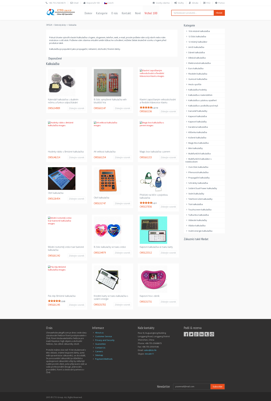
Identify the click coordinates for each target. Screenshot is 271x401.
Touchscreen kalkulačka (199, 209)
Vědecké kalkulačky (197, 220)
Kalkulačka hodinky (197, 89)
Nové (138, 13)
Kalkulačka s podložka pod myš (203, 105)
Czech (110, 2)
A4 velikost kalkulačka (104, 151)
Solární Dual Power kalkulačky (202, 188)
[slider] (146, 107)
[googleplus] (196, 334)
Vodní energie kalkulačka (200, 230)
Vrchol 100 (151, 13)
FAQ (208, 2)
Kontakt (126, 13)
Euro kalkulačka (195, 68)
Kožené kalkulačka (197, 137)
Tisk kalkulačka (195, 204)
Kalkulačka (72, 25)
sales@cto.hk (150, 350)
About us (99, 332)
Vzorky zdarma (163, 2)
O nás (114, 13)
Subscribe (217, 386)
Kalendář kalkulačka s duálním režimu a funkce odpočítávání (63, 101)
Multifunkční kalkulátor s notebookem (198, 160)
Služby (181, 2)
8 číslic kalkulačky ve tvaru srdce (110, 246)
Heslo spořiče (194, 84)
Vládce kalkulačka (196, 225)
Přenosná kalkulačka (198, 172)
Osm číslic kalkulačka (198, 167)
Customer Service (103, 336)
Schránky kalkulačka (198, 183)
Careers (99, 351)
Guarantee (100, 343)
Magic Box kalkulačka (198, 142)
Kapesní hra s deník (149, 295)
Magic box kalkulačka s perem (155, 151)
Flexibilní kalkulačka (197, 73)
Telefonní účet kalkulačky (200, 199)
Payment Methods (104, 358)
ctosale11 (149, 353)
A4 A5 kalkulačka (196, 47)
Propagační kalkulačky (199, 177)
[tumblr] (207, 334)
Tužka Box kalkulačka (198, 214)
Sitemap (99, 355)
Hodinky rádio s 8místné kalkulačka (66, 151)
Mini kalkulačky (195, 148)
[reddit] (212, 334)
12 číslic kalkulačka (197, 36)
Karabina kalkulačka (198, 127)
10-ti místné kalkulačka (199, 31)
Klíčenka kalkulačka (197, 132)
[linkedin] (201, 334)
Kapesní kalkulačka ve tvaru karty (156, 246)
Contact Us (100, 347)
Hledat (219, 12)
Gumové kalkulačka (197, 79)
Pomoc (221, 2)
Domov (88, 13)
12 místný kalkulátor (197, 41)
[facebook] (186, 334)
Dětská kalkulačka (197, 57)
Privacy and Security (104, 340)
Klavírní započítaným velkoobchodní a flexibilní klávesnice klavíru (158, 101)
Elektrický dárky (60, 25)
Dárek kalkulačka (196, 52)
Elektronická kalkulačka (199, 63)
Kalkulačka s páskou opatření (202, 100)
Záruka (195, 2)
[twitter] (191, 334)
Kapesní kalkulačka (197, 116)
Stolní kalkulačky (196, 193)
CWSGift (49, 25)
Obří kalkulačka (55, 192)
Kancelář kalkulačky (197, 111)
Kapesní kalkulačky (197, 121)
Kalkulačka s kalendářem (200, 95)
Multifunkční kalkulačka (199, 153)
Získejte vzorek (76, 108)
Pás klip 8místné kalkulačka (61, 295)
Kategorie (102, 13)
